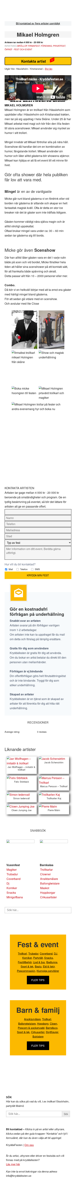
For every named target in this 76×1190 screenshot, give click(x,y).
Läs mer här (13, 1164)
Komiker (12, 888)
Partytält (38, 958)
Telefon (23, 569)
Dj (8, 883)
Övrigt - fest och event (18, 49)
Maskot (44, 888)
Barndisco (51, 1028)
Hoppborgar (47, 893)
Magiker (12, 870)
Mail (10, 569)
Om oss (29, 1145)
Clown (53, 1023)
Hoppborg (42, 1023)
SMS (37, 569)
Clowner (45, 874)
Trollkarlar (46, 870)
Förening (46, 45)
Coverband (14, 879)
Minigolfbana (15, 897)
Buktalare (38, 1036)
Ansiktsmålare (49, 879)
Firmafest (34, 45)
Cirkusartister (48, 897)
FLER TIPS (38, 980)
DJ (55, 953)
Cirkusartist (37, 1032)
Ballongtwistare (50, 883)
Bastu (38, 966)
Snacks (11, 893)
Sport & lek (27, 966)
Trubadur (12, 874)
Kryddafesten (30, 11)
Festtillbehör (25, 962)
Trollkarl (22, 953)
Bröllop (22, 45)
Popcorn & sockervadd (31, 1028)
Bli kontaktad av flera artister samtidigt (38, 23)
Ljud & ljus (39, 962)
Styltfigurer (52, 1032)
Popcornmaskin (26, 971)
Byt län (48, 68)
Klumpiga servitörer (48, 971)
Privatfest (59, 45)
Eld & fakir (49, 966)
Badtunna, (52, 962)
